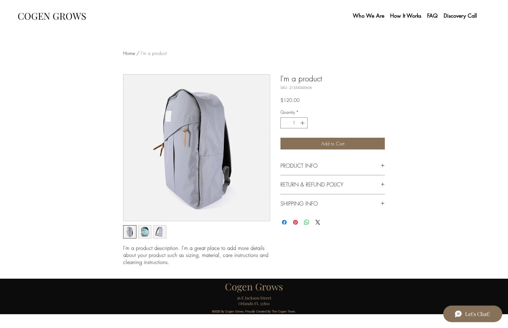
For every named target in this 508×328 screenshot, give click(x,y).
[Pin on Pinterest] (295, 222)
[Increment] (303, 123)
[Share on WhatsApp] (306, 222)
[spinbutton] (294, 123)
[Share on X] (317, 222)
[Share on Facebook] (284, 222)
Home (129, 53)
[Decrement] (285, 123)
